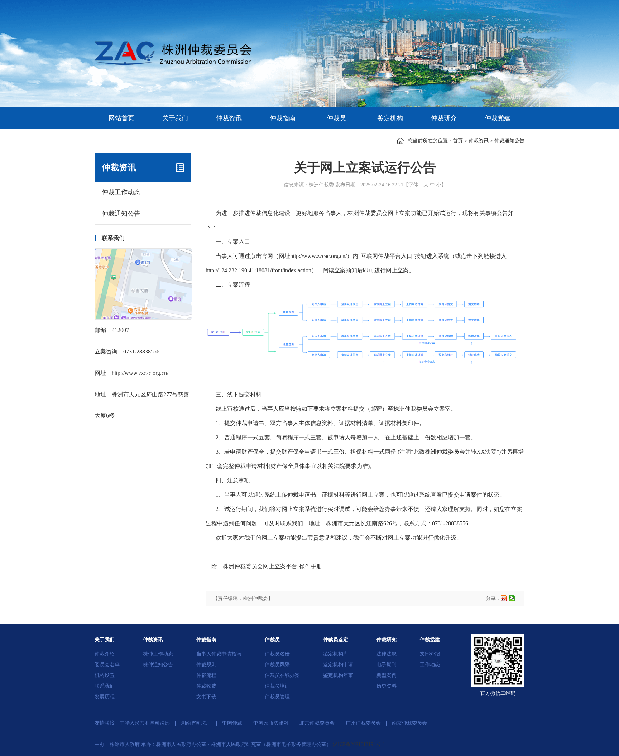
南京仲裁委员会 (409, 723)
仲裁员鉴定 (335, 639)
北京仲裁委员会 (317, 723)
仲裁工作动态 (121, 192)
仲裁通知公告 (509, 140)
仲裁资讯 (229, 118)
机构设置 (105, 675)
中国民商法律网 (270, 723)
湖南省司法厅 (196, 723)
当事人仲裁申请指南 (218, 654)
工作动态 (430, 664)
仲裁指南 (283, 118)
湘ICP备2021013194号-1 (359, 744)
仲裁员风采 (277, 664)
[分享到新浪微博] (504, 598)
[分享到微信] (512, 598)
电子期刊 (386, 664)
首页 (458, 140)
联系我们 (105, 686)
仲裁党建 (497, 118)
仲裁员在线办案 (282, 675)
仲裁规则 (206, 664)
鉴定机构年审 (338, 675)
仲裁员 (336, 118)
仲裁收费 (206, 686)
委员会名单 (107, 664)
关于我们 (175, 118)
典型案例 (386, 675)
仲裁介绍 (105, 654)
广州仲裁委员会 (363, 723)
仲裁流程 (206, 675)
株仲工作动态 (158, 654)
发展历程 (105, 696)
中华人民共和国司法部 (145, 723)
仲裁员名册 (277, 654)
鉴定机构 (390, 118)
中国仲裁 (232, 723)
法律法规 (386, 654)
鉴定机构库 (335, 654)
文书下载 (206, 696)
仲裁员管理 (277, 696)
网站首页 (121, 118)
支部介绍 (430, 654)
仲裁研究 (444, 118)
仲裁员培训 (277, 686)
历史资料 (386, 686)
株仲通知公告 (158, 664)
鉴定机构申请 (338, 664)
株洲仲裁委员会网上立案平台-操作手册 (272, 566)
